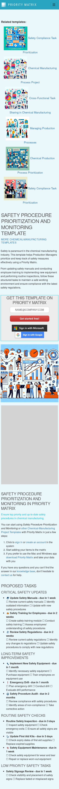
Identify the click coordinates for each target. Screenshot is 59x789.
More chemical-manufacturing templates (24, 240)
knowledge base (26, 571)
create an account (36, 542)
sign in (18, 542)
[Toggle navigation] (54, 4)
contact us (6, 575)
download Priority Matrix (19, 557)
